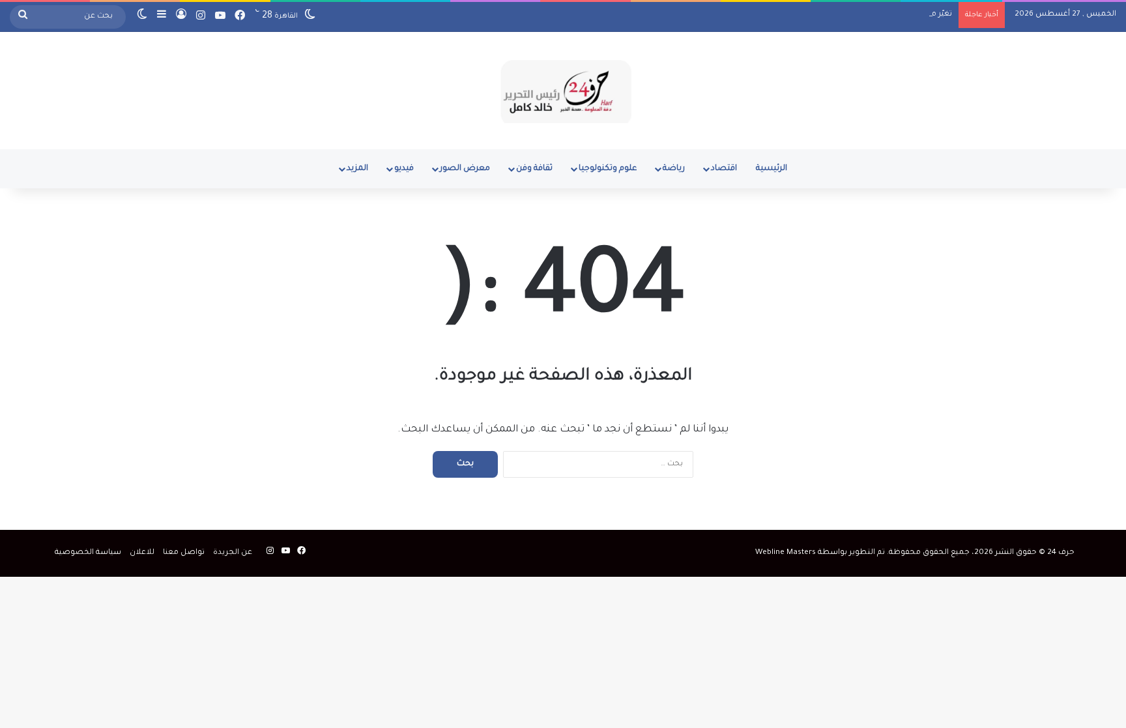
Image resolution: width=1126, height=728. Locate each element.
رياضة (674, 168)
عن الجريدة (232, 553)
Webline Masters (785, 553)
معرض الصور (465, 168)
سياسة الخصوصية (88, 553)
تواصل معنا (184, 553)
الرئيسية (771, 168)
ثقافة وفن (534, 168)
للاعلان (142, 553)
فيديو (404, 168)
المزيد (357, 168)
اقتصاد (724, 168)
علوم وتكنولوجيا (608, 168)
